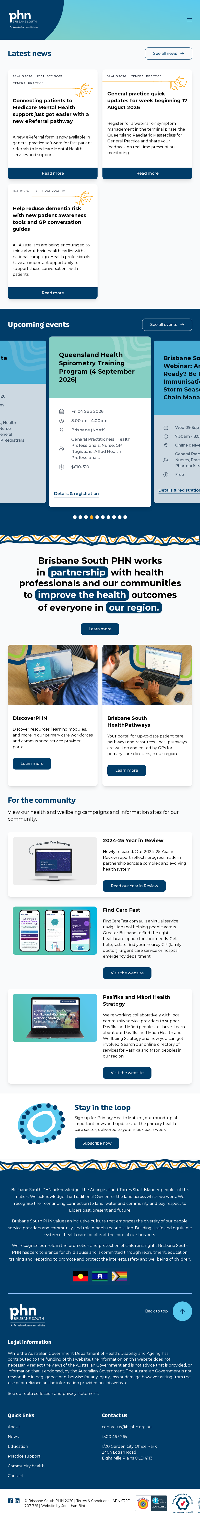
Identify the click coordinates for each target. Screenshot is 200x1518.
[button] (75, 517)
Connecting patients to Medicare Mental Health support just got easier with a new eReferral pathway (51, 111)
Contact (15, 1475)
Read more (53, 173)
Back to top (156, 1311)
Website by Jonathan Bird (63, 1506)
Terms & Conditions (92, 1501)
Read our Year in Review (134, 886)
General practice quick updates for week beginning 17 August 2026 (147, 100)
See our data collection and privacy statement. (53, 1393)
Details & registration (76, 493)
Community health (26, 1466)
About (14, 1427)
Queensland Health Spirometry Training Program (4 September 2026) (97, 367)
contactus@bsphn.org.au (127, 1427)
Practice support (24, 1456)
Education (18, 1446)
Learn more (100, 629)
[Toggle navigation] (189, 19)
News (13, 1436)
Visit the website (127, 973)
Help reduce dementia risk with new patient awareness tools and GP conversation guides (49, 219)
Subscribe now (96, 1143)
